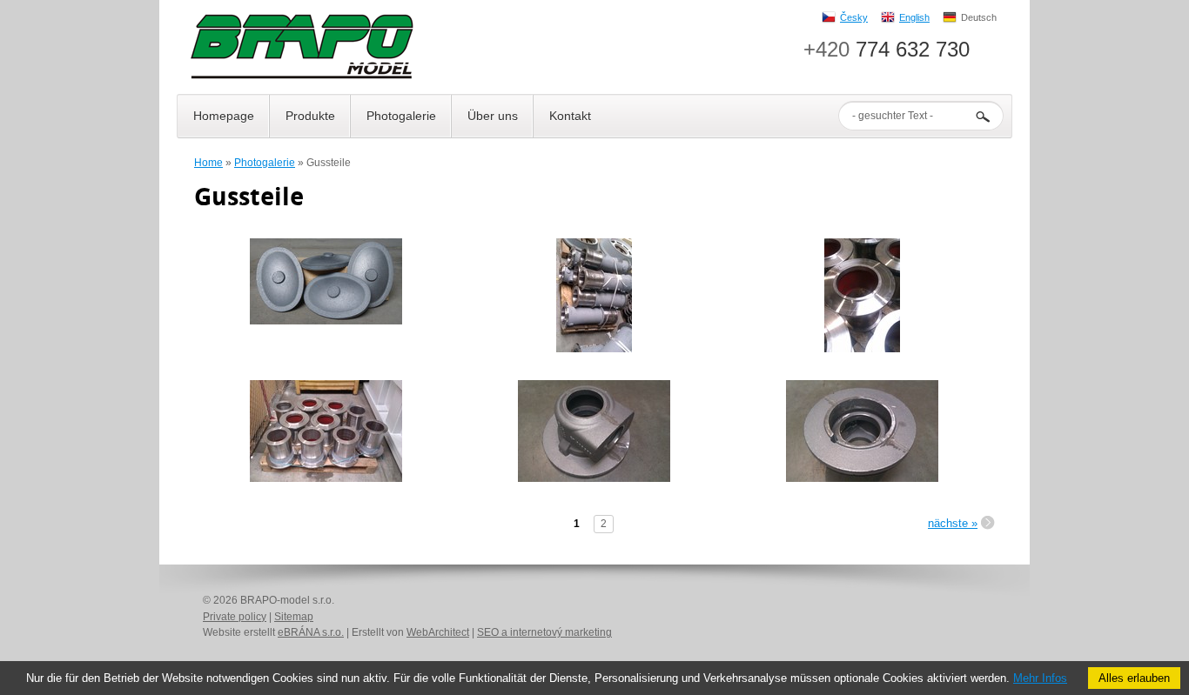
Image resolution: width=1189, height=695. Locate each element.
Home (208, 163)
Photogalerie (264, 163)
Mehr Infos (1040, 678)
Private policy (234, 617)
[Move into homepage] (301, 47)
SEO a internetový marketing (544, 632)
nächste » (952, 523)
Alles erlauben (1134, 678)
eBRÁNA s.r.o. (311, 632)
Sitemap (293, 617)
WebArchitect (437, 632)
